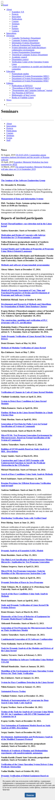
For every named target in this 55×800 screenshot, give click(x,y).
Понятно (30, 795)
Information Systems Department (26, 43)
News (8, 100)
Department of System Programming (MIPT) (31, 78)
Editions (9, 83)
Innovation (16, 16)
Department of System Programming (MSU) (30, 76)
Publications (17, 19)
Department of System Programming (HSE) (30, 81)
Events (14, 26)
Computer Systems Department (25, 40)
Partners (15, 28)
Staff (8, 140)
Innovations (11, 33)
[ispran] (1, 118)
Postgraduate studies (20, 74)
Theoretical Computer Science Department (30, 55)
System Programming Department (26, 52)
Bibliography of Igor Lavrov (24, 95)
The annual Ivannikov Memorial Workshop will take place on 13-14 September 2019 (26, 168)
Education (10, 71)
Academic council (19, 57)
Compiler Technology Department (26, 38)
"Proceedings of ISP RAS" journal (26, 88)
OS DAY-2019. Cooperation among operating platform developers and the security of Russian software (25, 157)
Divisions (10, 36)
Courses (15, 21)
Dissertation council (20, 59)
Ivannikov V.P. (18, 12)
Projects (15, 14)
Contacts (15, 31)
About (9, 9)
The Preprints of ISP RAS (23, 93)
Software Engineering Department (26, 45)
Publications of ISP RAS (22, 86)
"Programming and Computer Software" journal (32, 90)
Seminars (15, 24)
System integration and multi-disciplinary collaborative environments (29, 48)
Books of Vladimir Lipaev (23, 97)
